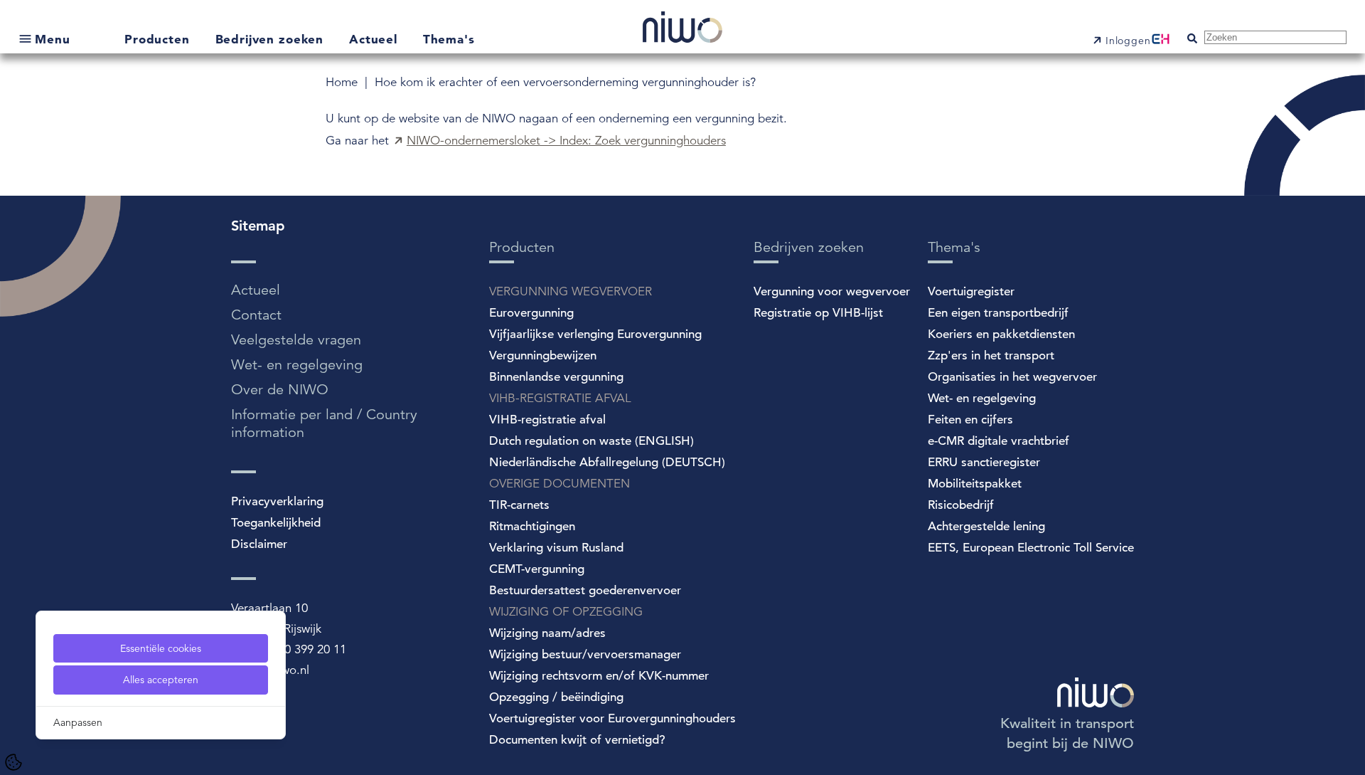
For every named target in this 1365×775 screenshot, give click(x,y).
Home (343, 82)
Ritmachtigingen (532, 526)
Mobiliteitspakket (975, 483)
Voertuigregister (971, 291)
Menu (52, 38)
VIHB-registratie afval (547, 419)
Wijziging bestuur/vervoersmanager (585, 654)
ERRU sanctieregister (984, 462)
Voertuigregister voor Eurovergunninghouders (612, 718)
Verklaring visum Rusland (556, 547)
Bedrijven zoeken (271, 38)
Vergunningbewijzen (542, 355)
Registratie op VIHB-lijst (818, 312)
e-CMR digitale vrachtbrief (998, 440)
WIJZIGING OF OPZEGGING (566, 611)
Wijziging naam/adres (547, 633)
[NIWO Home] (682, 28)
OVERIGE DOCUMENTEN (559, 483)
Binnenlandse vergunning (556, 376)
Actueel (375, 38)
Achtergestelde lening (986, 526)
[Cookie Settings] (13, 762)
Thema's (449, 38)
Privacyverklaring (277, 501)
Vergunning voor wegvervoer (832, 291)
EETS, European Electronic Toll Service (1031, 547)
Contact (256, 315)
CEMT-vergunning (536, 569)
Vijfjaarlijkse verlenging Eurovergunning (595, 334)
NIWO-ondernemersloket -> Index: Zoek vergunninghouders (566, 140)
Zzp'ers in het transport (991, 355)
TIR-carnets (519, 504)
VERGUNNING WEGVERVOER (570, 291)
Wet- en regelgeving (297, 365)
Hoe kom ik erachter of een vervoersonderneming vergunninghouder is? (565, 82)
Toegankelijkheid (276, 522)
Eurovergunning (531, 312)
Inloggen (1128, 40)
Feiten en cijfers (970, 419)
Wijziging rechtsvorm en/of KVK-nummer (599, 675)
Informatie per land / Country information (324, 423)
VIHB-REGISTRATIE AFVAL (560, 398)
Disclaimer (259, 544)
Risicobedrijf (961, 504)
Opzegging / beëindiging (556, 697)
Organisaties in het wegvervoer (1012, 376)
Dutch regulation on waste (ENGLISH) (591, 440)
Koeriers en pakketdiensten (1001, 334)
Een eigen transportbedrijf (998, 312)
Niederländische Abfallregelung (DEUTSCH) (607, 462)
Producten (159, 38)
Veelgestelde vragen (296, 340)
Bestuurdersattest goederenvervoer (585, 590)
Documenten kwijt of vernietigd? (577, 739)
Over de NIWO (279, 390)
